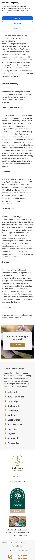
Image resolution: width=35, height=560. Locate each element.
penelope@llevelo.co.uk (18, 481)
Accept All (17, 18)
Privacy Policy (11, 550)
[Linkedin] (15, 557)
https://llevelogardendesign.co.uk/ (15, 44)
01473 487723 (17, 476)
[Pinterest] (20, 557)
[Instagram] (10, 557)
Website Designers (17, 546)
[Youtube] (25, 557)
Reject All (17, 28)
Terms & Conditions (22, 550)
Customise (17, 23)
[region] (17, 16)
